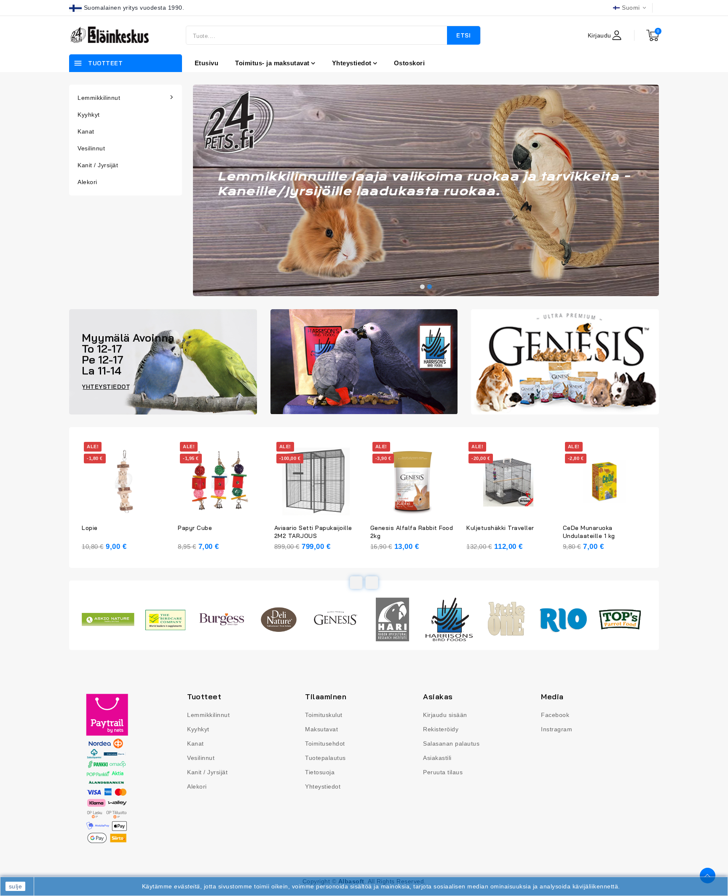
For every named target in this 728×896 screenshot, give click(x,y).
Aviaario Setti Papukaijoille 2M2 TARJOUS (313, 532)
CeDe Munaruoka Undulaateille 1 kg (589, 532)
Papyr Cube (195, 528)
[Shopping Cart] (652, 35)
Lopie (90, 528)
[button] (422, 286)
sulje (15, 886)
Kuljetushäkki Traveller (500, 528)
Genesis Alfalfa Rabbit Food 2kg (411, 532)
